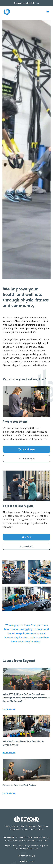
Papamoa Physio (26, 458)
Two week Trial (26, 546)
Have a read (9, 708)
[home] (6, 12)
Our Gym (26, 537)
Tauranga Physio (26, 449)
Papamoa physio (26, 861)
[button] (47, 11)
